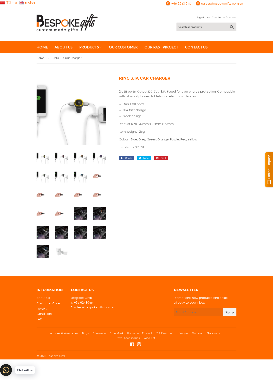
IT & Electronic (165, 333)
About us (64, 47)
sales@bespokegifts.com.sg (221, 3)
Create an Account (224, 17)
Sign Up (229, 312)
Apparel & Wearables (64, 333)
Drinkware (99, 333)
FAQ (39, 319)
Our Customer (123, 47)
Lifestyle (183, 333)
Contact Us (196, 47)
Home (42, 47)
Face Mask (116, 333)
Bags (85, 333)
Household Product (139, 333)
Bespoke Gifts (56, 356)
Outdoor (197, 333)
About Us (43, 298)
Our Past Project (161, 47)
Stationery (213, 333)
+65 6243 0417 (181, 3)
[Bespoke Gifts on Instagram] (139, 345)
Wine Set (149, 338)
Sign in (201, 17)
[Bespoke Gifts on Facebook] (132, 345)
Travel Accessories (127, 338)
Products (89, 47)
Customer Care (48, 303)
